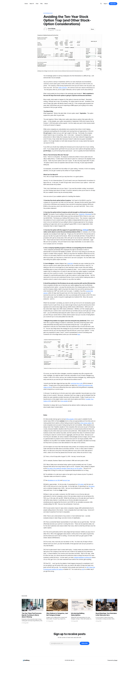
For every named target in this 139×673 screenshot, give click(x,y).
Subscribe (113, 3)
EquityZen (81, 214)
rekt (83, 569)
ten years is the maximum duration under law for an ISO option (64, 468)
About (46, 3)
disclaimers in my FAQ (54, 480)
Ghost (115, 660)
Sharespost (88, 214)
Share (92, 29)
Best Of (32, 3)
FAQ (41, 3)
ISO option (81, 484)
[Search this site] (101, 3)
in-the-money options (86, 423)
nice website (64, 401)
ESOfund (85, 230)
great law (70, 263)
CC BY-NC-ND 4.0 (69, 660)
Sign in (105, 3)
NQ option (91, 486)
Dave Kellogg (51, 28)
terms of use (66, 480)
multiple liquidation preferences (83, 557)
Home (26, 3)
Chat (37, 3)
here (78, 334)
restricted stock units (77, 383)
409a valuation (62, 87)
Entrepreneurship (48, 13)
